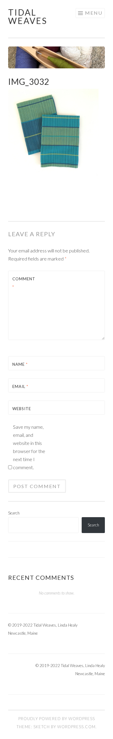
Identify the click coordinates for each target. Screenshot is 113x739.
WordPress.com (76, 726)
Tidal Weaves (27, 16)
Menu (93, 13)
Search (14, 513)
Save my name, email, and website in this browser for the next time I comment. (29, 447)
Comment (23, 282)
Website (21, 408)
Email (20, 386)
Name (20, 364)
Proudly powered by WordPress (56, 718)
